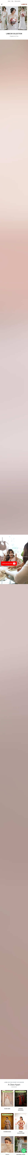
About (9, 1)
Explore (14, 22)
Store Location (17, 1)
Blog (12, 1)
